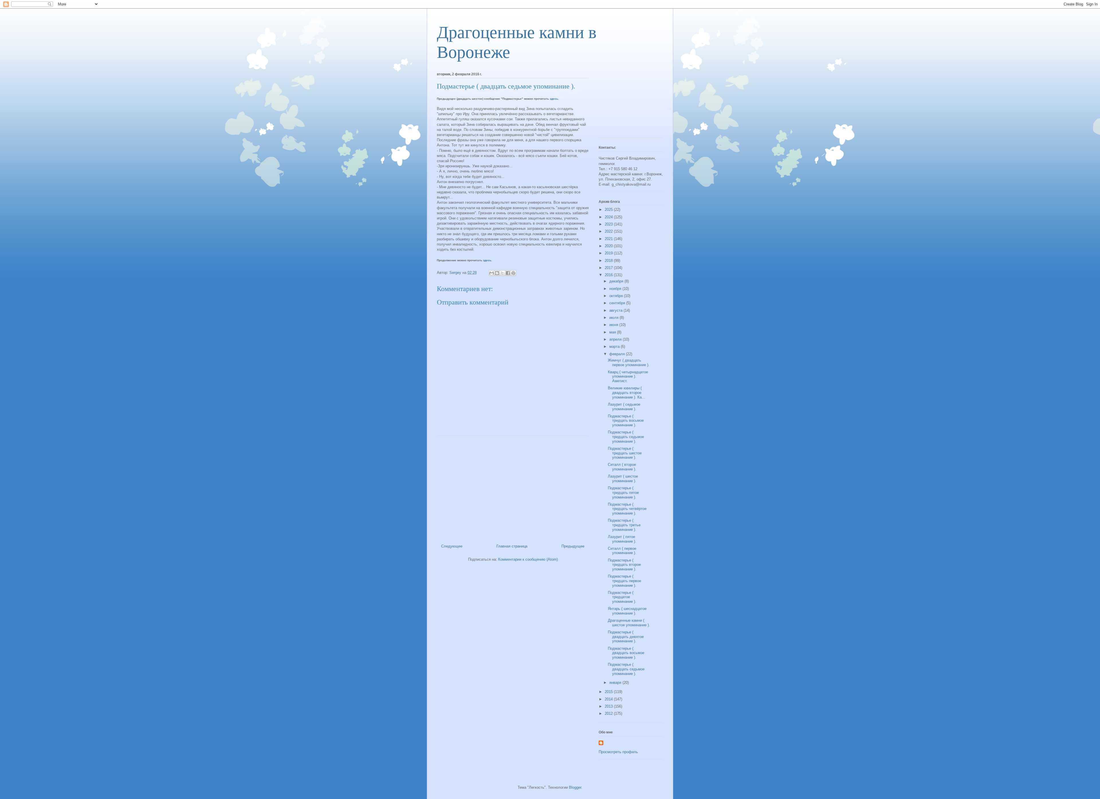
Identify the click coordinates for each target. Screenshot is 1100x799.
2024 (609, 217)
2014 (609, 699)
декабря (616, 281)
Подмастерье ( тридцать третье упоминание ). (624, 524)
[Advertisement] (513, 487)
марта (615, 346)
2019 (609, 253)
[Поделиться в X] (502, 273)
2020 (609, 246)
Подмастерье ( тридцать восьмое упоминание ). (626, 420)
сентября (617, 303)
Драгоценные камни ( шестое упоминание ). (629, 622)
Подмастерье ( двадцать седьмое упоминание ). (626, 669)
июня (614, 325)
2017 (609, 268)
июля (614, 317)
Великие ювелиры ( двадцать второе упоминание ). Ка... (626, 392)
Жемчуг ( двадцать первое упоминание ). (628, 362)
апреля (616, 339)
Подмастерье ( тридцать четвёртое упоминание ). (627, 508)
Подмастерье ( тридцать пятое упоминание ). (623, 492)
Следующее (451, 546)
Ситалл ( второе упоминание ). (622, 466)
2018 (609, 260)
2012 (609, 713)
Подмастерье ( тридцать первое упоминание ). (624, 580)
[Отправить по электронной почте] (491, 273)
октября (616, 296)
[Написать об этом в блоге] (497, 273)
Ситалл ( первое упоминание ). (622, 550)
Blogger (575, 787)
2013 (609, 706)
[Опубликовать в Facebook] (508, 273)
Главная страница (511, 546)
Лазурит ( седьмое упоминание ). (624, 406)
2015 (609, 692)
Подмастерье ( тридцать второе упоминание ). (624, 564)
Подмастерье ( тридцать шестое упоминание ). (625, 453)
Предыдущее (572, 546)
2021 (609, 239)
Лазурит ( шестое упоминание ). (623, 478)
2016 (609, 275)
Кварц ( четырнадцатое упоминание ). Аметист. (628, 376)
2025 (609, 209)
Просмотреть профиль (618, 752)
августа (616, 310)
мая (613, 332)
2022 (609, 231)
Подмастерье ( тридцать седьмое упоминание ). (626, 436)
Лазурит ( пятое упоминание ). (622, 539)
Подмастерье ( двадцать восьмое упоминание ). (626, 652)
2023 (609, 224)
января (615, 682)
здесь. (554, 98)
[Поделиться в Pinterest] (513, 273)
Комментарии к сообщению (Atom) (528, 559)
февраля (617, 354)
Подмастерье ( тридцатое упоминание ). (622, 597)
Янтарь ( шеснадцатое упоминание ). (627, 610)
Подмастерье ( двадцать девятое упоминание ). (626, 636)
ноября (615, 288)
